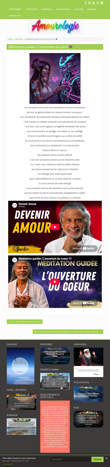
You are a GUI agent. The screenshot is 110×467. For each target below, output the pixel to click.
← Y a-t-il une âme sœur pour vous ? (24, 321)
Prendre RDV (15, 15)
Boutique (91, 9)
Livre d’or (79, 9)
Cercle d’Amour (63, 9)
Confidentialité (7, 464)
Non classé (19, 39)
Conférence (46, 9)
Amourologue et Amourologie (20, 3)
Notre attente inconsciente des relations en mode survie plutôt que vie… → (68, 331)
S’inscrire (97, 459)
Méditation (32, 9)
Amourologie (15, 9)
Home (10, 39)
